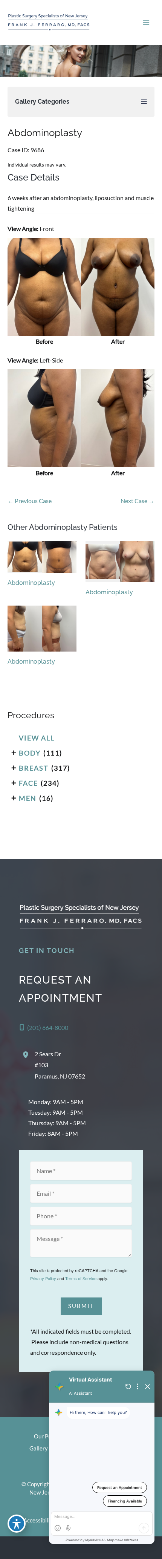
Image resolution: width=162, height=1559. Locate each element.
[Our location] (151, 1548)
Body (30, 753)
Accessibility (39, 1520)
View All (37, 738)
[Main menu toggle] (146, 22)
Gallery (38, 1448)
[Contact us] (130, 1548)
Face (28, 783)
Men (28, 798)
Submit (81, 1306)
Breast (34, 768)
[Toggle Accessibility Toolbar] (17, 1524)
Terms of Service (80, 1278)
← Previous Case (30, 500)
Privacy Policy (43, 1278)
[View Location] (27, 1055)
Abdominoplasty (45, 132)
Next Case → (137, 500)
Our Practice (50, 1436)
